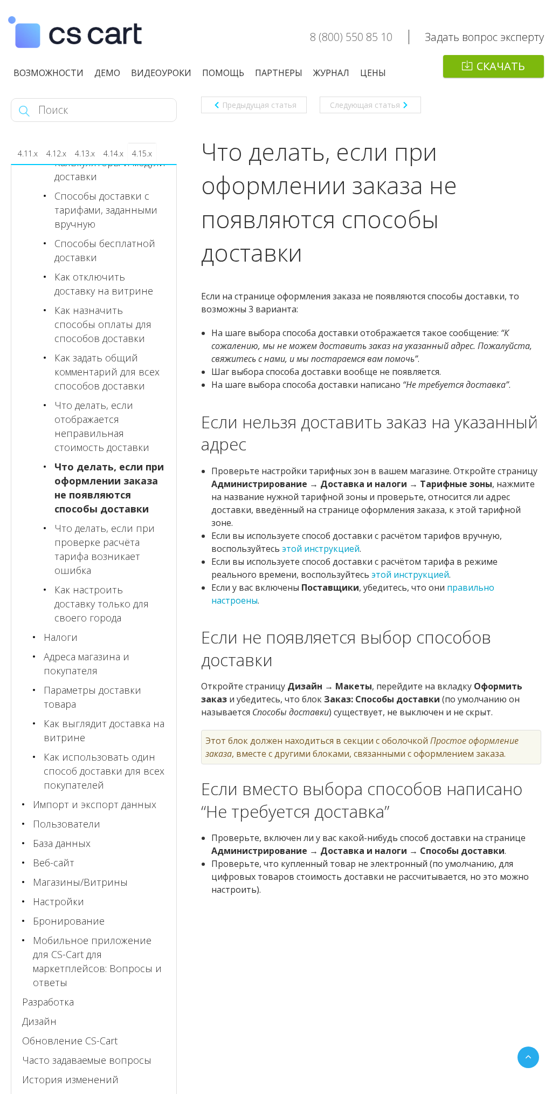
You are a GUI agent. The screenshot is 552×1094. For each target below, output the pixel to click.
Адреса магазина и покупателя (86, 663)
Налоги (61, 637)
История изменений (70, 1079)
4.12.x (56, 153)
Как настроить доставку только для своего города (101, 603)
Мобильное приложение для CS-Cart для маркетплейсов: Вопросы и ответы (97, 961)
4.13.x (85, 153)
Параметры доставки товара (92, 696)
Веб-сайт (53, 862)
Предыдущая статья (259, 105)
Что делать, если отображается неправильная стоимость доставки (101, 426)
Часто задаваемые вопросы (86, 1060)
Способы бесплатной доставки (104, 250)
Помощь (223, 73)
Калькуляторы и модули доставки (109, 169)
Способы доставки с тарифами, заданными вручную (105, 209)
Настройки (58, 901)
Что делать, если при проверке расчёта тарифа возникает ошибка (104, 549)
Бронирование (69, 920)
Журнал (331, 73)
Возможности (48, 73)
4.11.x (28, 153)
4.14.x (113, 153)
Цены (373, 73)
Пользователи (66, 823)
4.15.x (142, 153)
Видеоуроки (161, 73)
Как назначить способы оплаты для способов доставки (102, 324)
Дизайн (39, 1021)
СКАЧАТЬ (501, 66)
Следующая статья (365, 105)
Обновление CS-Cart (70, 1040)
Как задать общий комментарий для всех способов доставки (107, 371)
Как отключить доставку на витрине (103, 283)
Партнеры (278, 73)
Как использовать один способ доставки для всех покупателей (104, 770)
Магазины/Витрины (80, 882)
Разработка (48, 1001)
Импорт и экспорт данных (94, 804)
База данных (62, 843)
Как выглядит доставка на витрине (104, 730)
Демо (107, 73)
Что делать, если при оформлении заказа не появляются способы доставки (109, 487)
